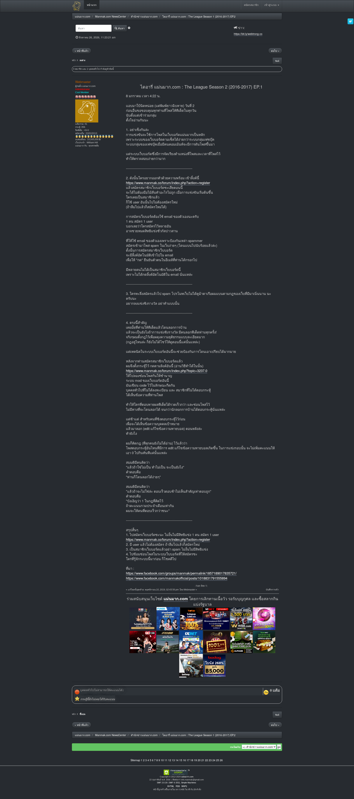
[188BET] (191, 618)
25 (217, 760)
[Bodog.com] (214, 665)
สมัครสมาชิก (251, 5)
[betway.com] (191, 665)
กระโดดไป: (235, 747)
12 (169, 760)
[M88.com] (142, 618)
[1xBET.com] (191, 641)
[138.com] (142, 641)
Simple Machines (188, 782)
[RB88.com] (168, 641)
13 (173, 760)
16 (184, 760)
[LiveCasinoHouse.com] (216, 641)
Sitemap (135, 760)
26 (221, 760)
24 (213, 760)
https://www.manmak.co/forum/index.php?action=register (168, 182)
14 (177, 760)
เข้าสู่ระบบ (270, 5)
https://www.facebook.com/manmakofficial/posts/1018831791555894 (176, 578)
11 (165, 760)
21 (202, 760)
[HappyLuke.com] (264, 618)
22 (206, 760)
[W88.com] (241, 618)
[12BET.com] (216, 618)
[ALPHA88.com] (241, 641)
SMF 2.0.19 (162, 782)
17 (188, 760)
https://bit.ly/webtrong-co (248, 34)
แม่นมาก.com (176, 598)
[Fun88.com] (168, 618)
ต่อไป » (275, 51)
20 (199, 760)
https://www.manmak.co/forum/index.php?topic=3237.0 (166, 370)
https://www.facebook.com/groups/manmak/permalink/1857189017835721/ (181, 573)
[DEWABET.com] (264, 641)
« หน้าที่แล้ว (81, 51)
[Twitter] (350, 21)
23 (210, 760)
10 (162, 760)
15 (180, 760)
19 (195, 760)
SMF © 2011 (174, 782)
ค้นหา (121, 28)
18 (191, 760)
